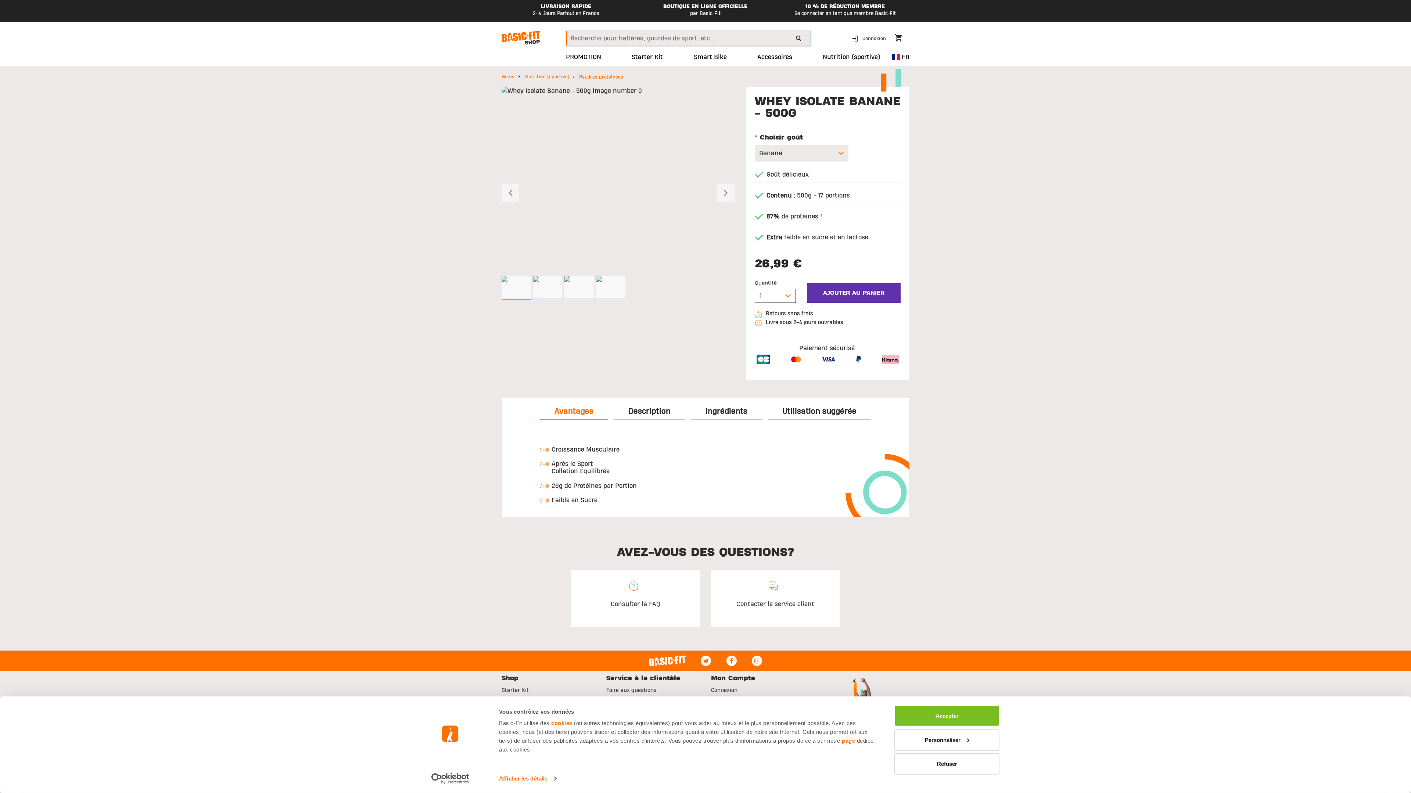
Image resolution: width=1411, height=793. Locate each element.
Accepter (947, 716)
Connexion (724, 690)
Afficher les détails (523, 778)
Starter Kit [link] (647, 57)
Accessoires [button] (774, 57)
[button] (870, 38)
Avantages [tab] (573, 411)
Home (508, 76)
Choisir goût (779, 137)
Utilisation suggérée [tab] (819, 411)
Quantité (766, 283)
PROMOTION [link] (583, 57)
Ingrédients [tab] (726, 411)
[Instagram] (757, 661)
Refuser (947, 764)
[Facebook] (731, 661)
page (848, 741)
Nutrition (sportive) (547, 76)
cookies (561, 723)
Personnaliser (943, 739)
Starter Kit (515, 690)
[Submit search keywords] (798, 38)
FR (904, 57)
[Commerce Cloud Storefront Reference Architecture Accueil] (521, 38)
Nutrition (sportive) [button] (851, 57)
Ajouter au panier (853, 293)
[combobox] (688, 38)
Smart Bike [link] (710, 57)
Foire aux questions (631, 690)
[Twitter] (706, 661)
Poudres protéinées (601, 77)
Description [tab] (649, 411)
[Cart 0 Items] (902, 38)
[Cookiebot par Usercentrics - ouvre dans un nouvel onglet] (450, 778)
